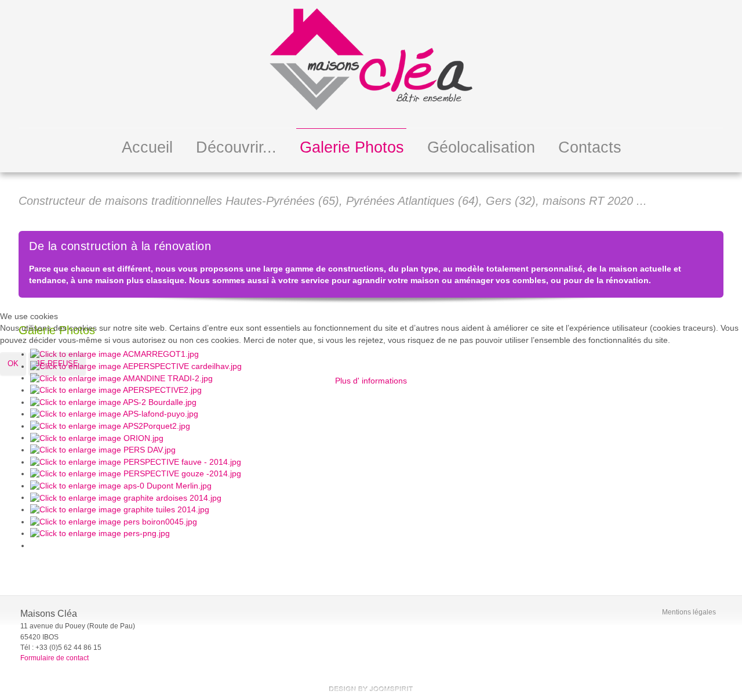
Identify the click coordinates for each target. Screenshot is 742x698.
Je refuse (57, 363)
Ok (13, 363)
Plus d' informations (371, 381)
